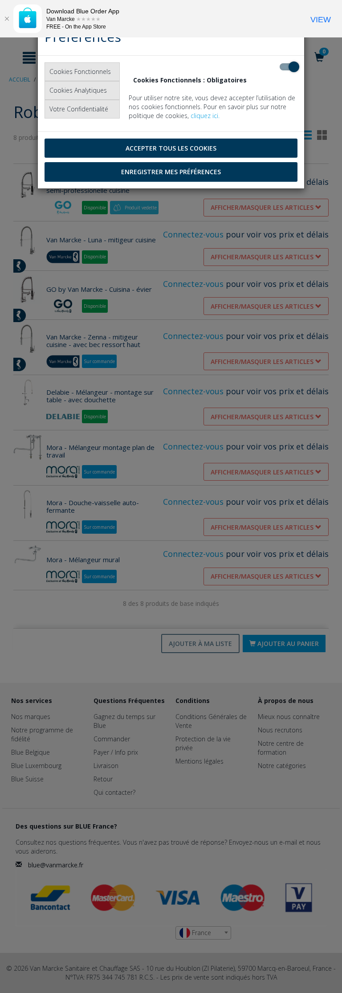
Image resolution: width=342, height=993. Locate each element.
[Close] (6, 18)
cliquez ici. (205, 115)
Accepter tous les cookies (171, 148)
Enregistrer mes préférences (171, 172)
